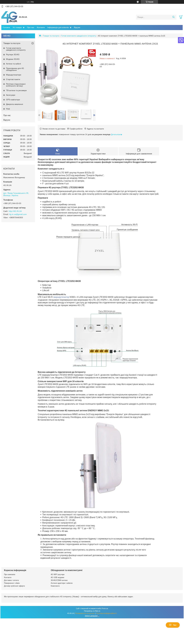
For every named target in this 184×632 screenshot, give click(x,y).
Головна (6, 27)
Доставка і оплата (11, 580)
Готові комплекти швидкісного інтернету (78, 36)
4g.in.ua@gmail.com (18, 214)
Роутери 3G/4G (12, 54)
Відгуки (77, 27)
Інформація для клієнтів (58, 27)
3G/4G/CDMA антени (59, 580)
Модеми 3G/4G (13, 59)
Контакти (41, 27)
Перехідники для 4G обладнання (15, 69)
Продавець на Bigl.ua (92, 611)
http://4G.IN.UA (15, 211)
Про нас (30, 27)
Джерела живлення (14, 104)
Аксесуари (10, 95)
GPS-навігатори (13, 99)
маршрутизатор (61, 297)
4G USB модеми (57, 577)
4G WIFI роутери (57, 574)
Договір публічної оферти (14, 586)
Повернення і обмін (12, 583)
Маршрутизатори (13, 75)
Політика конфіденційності (106, 613)
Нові (8, 109)
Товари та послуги (51, 36)
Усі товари (17, 27)
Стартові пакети (13, 79)
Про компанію (9, 574)
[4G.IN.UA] (9, 17)
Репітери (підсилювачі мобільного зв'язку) (15, 85)
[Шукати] (173, 17)
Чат (174, 625)
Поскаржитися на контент (85, 613)
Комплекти (55, 586)
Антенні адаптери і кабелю (62, 583)
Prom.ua (105, 608)
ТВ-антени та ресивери (16, 90)
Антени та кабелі (13, 64)
